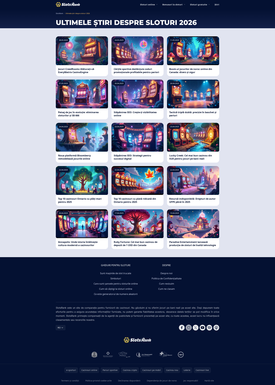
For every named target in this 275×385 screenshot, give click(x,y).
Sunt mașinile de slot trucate (115, 273)
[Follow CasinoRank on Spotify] (209, 328)
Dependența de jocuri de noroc (162, 380)
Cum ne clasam (166, 288)
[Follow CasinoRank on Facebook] (182, 328)
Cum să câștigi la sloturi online (115, 288)
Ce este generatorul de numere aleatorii (116, 294)
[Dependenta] (165, 354)
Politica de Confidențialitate (167, 278)
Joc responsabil (190, 380)
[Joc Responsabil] (144, 354)
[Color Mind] (124, 354)
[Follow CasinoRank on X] (195, 328)
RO (59, 327)
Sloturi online (147, 4)
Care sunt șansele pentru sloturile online (116, 283)
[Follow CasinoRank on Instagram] (189, 328)
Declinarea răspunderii (129, 380)
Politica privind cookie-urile (98, 380)
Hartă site (209, 380)
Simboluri (115, 278)
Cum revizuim (166, 283)
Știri (217, 4)
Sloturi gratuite (198, 4)
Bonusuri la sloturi (172, 4)
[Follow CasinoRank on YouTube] (202, 328)
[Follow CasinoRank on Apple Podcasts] (216, 328)
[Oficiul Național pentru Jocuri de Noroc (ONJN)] (94, 354)
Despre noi (166, 273)
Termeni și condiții (70, 380)
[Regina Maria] (108, 354)
